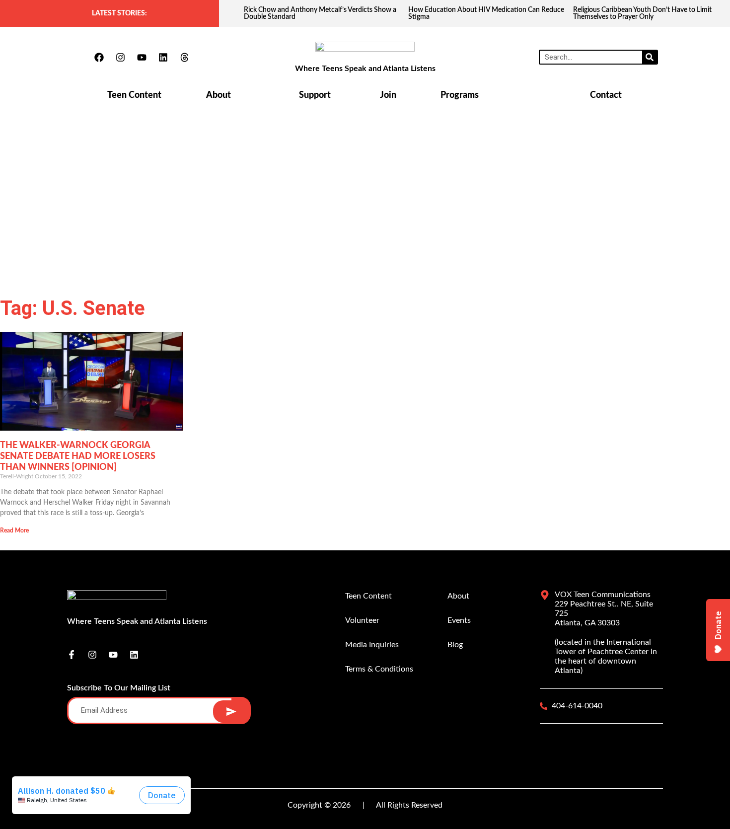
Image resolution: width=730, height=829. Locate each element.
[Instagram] (120, 57)
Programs (459, 95)
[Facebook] (98, 57)
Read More (14, 530)
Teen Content (134, 95)
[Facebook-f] (71, 654)
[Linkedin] (162, 57)
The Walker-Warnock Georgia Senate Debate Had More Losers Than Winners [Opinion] (77, 456)
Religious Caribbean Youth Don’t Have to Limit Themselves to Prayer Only (642, 13)
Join (388, 95)
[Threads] (184, 57)
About (218, 95)
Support (315, 95)
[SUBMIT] (231, 711)
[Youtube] (141, 57)
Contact (606, 95)
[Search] (649, 57)
